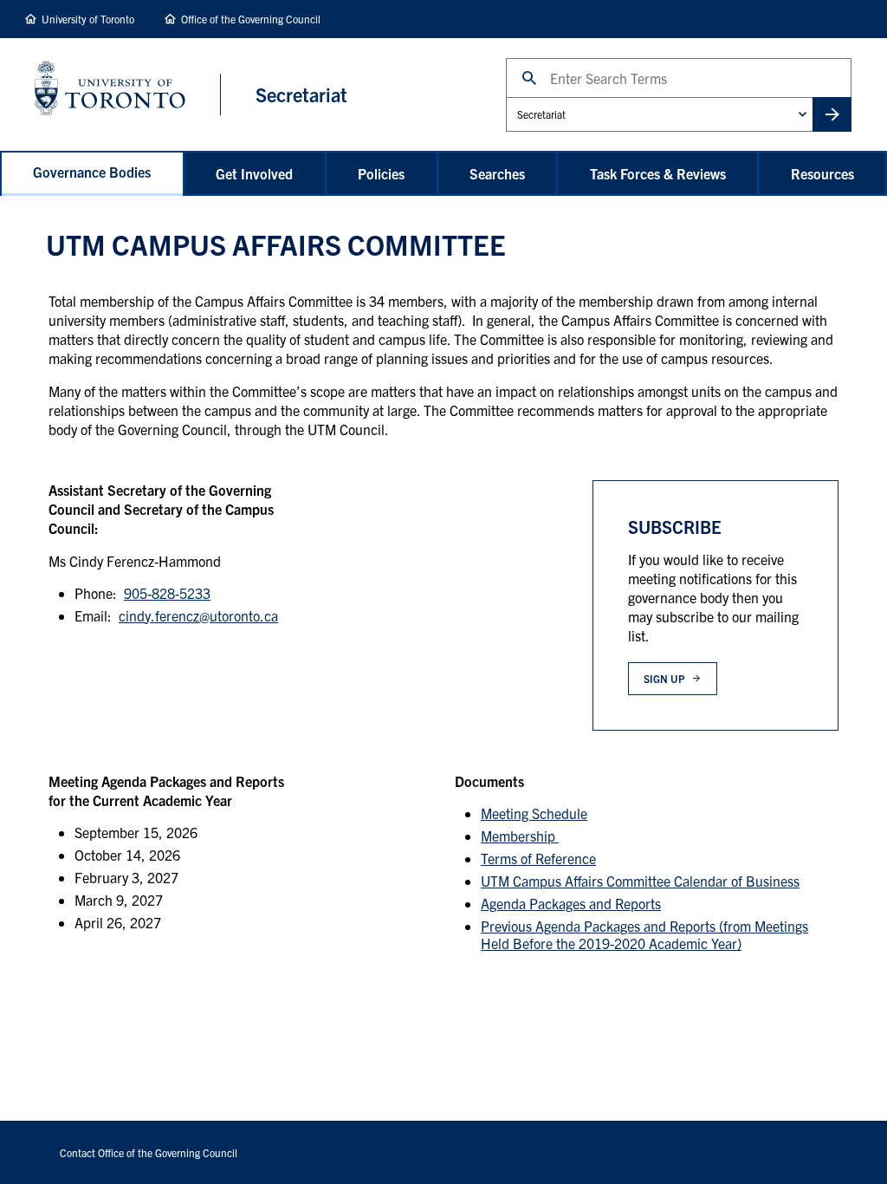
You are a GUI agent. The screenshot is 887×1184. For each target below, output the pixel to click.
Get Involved (254, 173)
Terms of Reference (538, 858)
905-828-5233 (167, 593)
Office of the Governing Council (250, 18)
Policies (381, 173)
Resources (822, 173)
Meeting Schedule (534, 813)
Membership (520, 835)
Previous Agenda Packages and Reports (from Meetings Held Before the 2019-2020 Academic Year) (644, 934)
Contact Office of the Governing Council (148, 1152)
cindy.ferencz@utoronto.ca (198, 615)
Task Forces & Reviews (658, 173)
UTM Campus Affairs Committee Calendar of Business (640, 880)
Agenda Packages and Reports (571, 903)
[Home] (128, 94)
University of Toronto (88, 18)
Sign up (664, 678)
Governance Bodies (92, 171)
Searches (497, 173)
